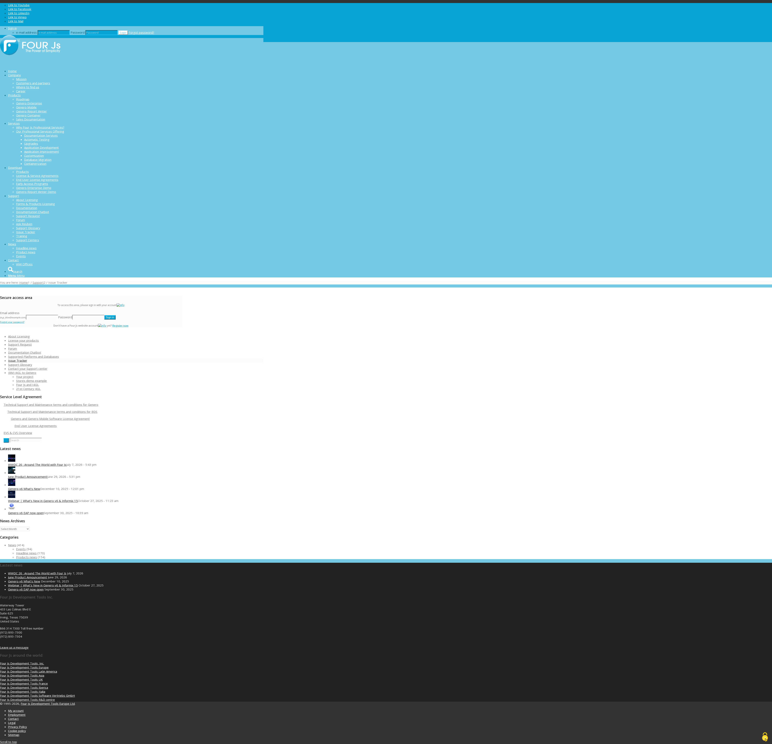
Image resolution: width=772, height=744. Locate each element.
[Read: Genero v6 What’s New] (11, 485)
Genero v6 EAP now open (26, 513)
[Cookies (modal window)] (765, 737)
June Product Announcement (27, 477)
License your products (23, 340)
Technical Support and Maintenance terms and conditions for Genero (51, 405)
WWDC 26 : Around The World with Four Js (37, 465)
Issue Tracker (17, 361)
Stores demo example (31, 381)
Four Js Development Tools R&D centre (27, 700)
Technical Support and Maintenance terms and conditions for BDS (52, 412)
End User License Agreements (35, 426)
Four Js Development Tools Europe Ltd (48, 704)
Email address (13, 315)
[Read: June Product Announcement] (11, 473)
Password (78, 32)
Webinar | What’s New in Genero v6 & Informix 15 (43, 501)
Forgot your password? (12, 322)
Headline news (26, 553)
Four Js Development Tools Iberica (24, 687)
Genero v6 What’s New (24, 489)
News (12, 545)
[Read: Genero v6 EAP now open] (11, 509)
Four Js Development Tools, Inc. (22, 663)
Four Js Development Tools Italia (22, 691)
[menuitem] (135, 71)
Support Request (20, 344)
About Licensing (19, 336)
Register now (120, 325)
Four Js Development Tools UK (21, 679)
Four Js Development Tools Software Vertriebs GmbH (37, 696)
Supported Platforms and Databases (33, 356)
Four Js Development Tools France (24, 683)
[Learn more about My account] (120, 305)
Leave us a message (14, 647)
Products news (26, 557)
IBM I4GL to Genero (22, 373)
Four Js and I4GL (27, 385)
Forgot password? (141, 32)
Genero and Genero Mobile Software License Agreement (50, 419)
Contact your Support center (27, 369)
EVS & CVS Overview (18, 433)
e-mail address (26, 32)
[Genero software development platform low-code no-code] (30, 64)
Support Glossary (20, 365)
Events (21, 549)
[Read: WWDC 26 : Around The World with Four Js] (11, 461)
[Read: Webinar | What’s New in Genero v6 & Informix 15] (11, 497)
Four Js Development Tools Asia (22, 675)
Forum (12, 348)
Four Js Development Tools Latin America (28, 671)
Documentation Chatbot (24, 352)
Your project (24, 377)
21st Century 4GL (28, 389)
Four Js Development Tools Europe (24, 667)
